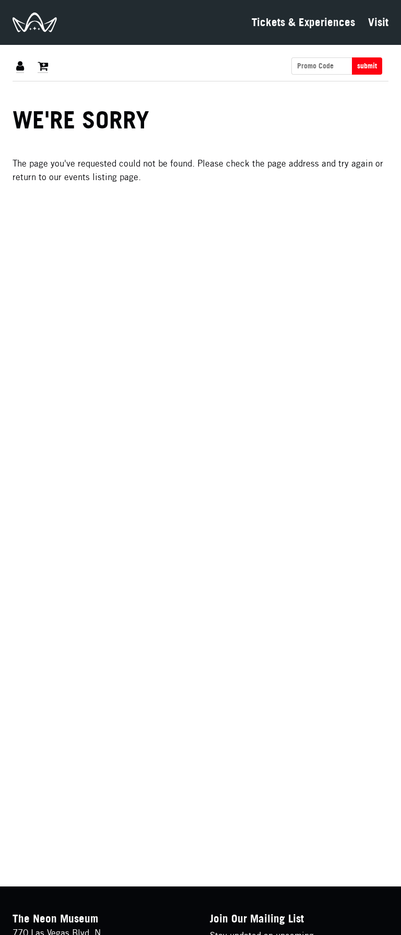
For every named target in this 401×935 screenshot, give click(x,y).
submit (367, 65)
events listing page (101, 176)
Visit (378, 22)
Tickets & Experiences (303, 22)
